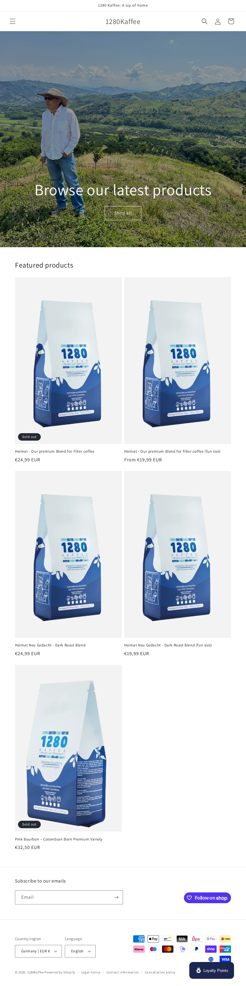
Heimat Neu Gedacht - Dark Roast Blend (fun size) (168, 645)
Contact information (122, 972)
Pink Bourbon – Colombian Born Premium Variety (59, 839)
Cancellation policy (160, 972)
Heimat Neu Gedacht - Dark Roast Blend (50, 645)
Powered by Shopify (59, 972)
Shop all (123, 213)
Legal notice (90, 972)
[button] (12, 21)
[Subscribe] (116, 897)
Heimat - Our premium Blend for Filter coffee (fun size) (172, 451)
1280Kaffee (35, 972)
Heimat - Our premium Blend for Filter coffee (54, 451)
